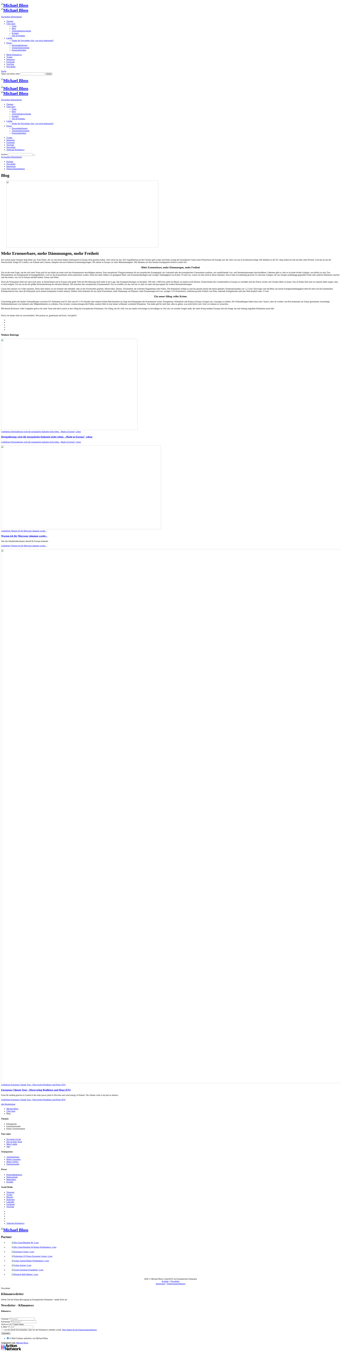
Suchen (4, 154)
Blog (14, 28)
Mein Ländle (11, 1144)
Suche (3, 71)
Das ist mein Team (14, 1142)
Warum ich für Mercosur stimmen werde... (24, 536)
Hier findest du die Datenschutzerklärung (79, 1330)
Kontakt (15, 33)
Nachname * (6, 1321)
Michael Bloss (12, 1109)
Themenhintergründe (20, 48)
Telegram (10, 1192)
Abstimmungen (12, 1157)
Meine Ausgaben (13, 1159)
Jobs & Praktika (18, 36)
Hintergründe (12, 1177)
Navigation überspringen (11, 17)
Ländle (9, 38)
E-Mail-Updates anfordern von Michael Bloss (29, 1338)
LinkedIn (10, 1202)
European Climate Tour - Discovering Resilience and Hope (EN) (36, 1090)
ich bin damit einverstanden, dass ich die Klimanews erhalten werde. (50, 1330)
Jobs (8, 1146)
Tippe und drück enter (10, 74)
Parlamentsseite (12, 1164)
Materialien (11, 1179)
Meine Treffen (12, 1162)
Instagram (10, 1199)
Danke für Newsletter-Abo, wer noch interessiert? (33, 40)
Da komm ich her (13, 1139)
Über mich (10, 24)
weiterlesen (41, 431)
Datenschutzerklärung (15, 169)
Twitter (9, 1195)
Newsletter (10, 164)
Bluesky (9, 1197)
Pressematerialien (19, 50)
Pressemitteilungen (19, 45)
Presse (9, 43)
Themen (9, 21)
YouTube (10, 1207)
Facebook (10, 1204)
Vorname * (5, 1319)
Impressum (11, 166)
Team (14, 26)
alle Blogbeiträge (8, 1104)
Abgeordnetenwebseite (21, 31)
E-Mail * (5, 1327)
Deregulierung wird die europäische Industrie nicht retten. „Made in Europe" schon (46, 436)
